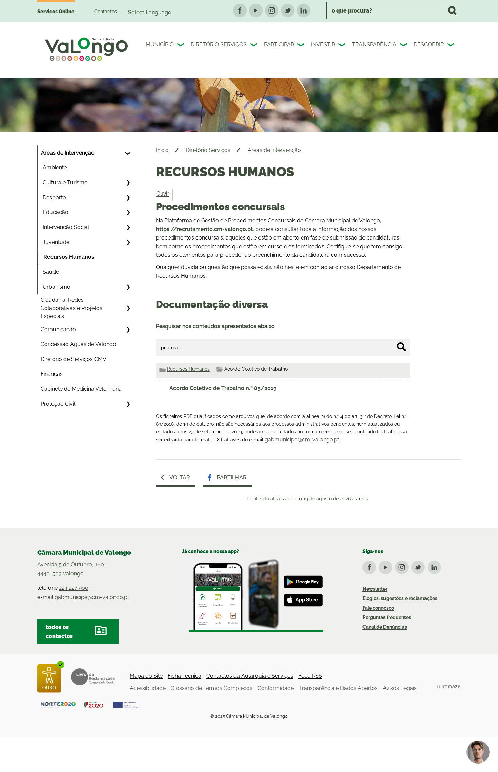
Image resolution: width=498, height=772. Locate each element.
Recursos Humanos (68, 257)
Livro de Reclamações (93, 676)
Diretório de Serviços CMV (73, 359)
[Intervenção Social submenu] (128, 227)
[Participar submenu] (301, 45)
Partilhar (232, 477)
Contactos (105, 11)
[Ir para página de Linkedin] (436, 566)
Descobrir (429, 44)
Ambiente (55, 167)
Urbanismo (56, 286)
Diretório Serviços (219, 44)
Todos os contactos (59, 631)
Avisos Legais (400, 688)
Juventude (56, 242)
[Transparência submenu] (404, 45)
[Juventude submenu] (128, 242)
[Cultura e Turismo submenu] (128, 182)
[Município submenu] (181, 45)
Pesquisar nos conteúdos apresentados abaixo (215, 326)
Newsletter (374, 589)
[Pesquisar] (401, 346)
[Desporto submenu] (128, 197)
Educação (55, 212)
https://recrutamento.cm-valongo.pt (204, 229)
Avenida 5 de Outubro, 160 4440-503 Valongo (70, 569)
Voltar (179, 477)
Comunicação (58, 329)
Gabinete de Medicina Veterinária (81, 389)
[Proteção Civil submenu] (128, 403)
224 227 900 (73, 588)
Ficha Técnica (184, 676)
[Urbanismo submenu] (128, 286)
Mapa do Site (146, 676)
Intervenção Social (66, 227)
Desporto (54, 197)
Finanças (52, 374)
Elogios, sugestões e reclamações (399, 598)
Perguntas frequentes (386, 617)
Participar (279, 44)
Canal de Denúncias (384, 627)
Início (162, 150)
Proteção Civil (58, 404)
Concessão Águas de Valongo (78, 344)
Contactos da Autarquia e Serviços (249, 676)
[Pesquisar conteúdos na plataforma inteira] (452, 10)
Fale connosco (378, 608)
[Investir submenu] (342, 45)
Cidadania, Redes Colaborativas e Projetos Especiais (71, 308)
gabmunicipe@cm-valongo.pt (302, 439)
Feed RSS (310, 676)
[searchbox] (393, 10)
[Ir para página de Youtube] (387, 566)
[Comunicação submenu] (128, 329)
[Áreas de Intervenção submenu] (128, 152)
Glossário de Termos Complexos (211, 688)
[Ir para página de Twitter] (419, 566)
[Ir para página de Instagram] (403, 566)
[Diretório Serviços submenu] (254, 45)
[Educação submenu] (128, 212)
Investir (323, 44)
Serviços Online (56, 11)
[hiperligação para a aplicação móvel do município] (252, 595)
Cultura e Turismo (65, 182)
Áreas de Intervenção (68, 153)
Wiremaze (449, 686)
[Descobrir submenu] (451, 45)
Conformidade (275, 688)
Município (160, 44)
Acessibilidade (148, 688)
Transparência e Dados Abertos (338, 688)
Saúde (51, 272)
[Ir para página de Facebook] (370, 566)
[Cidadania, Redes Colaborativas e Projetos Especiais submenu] (128, 308)
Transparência (374, 44)
